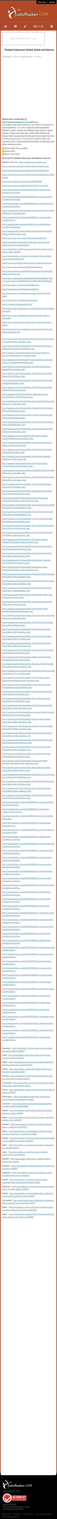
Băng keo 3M (6, 1514)
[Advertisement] (28, 88)
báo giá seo (17, 1514)
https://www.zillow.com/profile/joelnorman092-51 (20, 289)
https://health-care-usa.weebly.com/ (33, 162)
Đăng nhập (42, 2)
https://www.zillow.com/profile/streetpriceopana (20, 300)
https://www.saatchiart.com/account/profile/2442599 (22, 181)
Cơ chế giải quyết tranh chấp (13, 1509)
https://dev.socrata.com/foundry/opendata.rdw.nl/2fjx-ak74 (24, 238)
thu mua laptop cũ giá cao (44, 1514)
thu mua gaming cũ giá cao (10, 1516)
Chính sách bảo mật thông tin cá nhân (16, 1506)
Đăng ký (52, 2)
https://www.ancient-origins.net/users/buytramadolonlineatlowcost (27, 263)
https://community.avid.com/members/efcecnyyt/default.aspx (25, 166)
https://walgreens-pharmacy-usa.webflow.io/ (20, 122)
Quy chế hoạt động (9, 1504)
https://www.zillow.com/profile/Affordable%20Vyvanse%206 (24, 186)
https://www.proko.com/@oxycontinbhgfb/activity (21, 285)
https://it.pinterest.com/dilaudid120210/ (17, 304)
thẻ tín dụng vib (28, 1514)
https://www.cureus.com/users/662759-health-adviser (22, 267)
